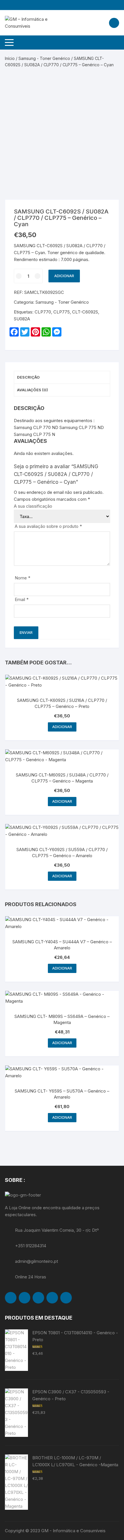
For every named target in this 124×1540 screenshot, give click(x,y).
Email (22, 599)
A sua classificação (33, 506)
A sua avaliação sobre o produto (48, 526)
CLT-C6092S (85, 312)
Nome (22, 578)
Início (10, 58)
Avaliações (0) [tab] (32, 390)
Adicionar (64, 276)
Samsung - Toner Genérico (44, 58)
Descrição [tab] (28, 377)
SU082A (22, 319)
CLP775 (61, 312)
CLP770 (43, 312)
